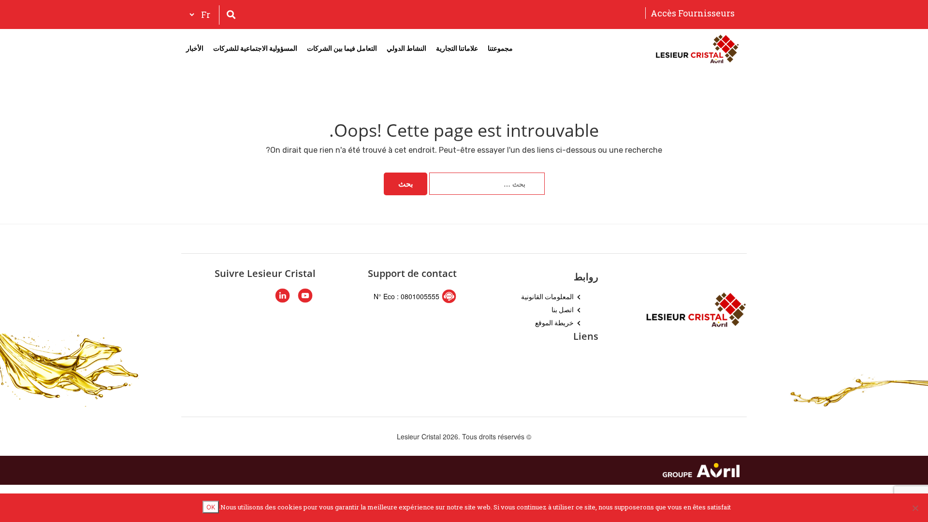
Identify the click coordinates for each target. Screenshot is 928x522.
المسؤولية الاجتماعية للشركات (255, 48)
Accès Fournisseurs (693, 13)
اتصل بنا (562, 309)
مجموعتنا (500, 48)
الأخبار (194, 48)
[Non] (916, 508)
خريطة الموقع (554, 322)
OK (210, 507)
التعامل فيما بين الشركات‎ (342, 48)
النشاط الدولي (406, 48)
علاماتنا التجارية (457, 48)
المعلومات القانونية (547, 296)
